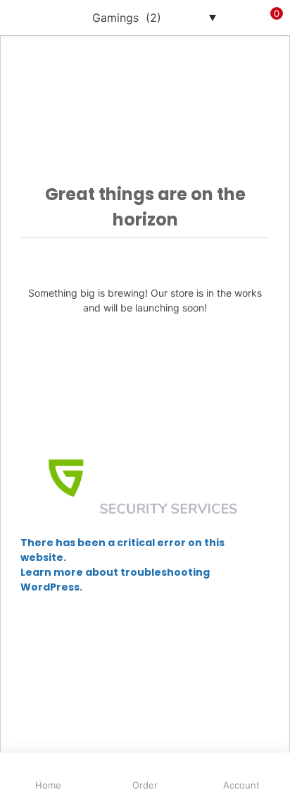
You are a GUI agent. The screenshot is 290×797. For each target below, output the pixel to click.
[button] (268, 17)
